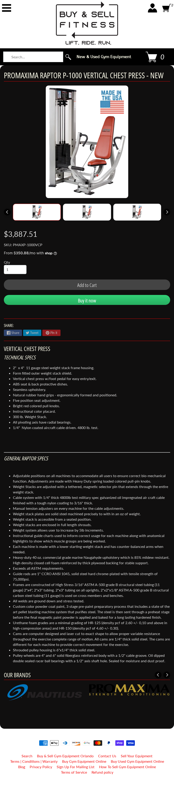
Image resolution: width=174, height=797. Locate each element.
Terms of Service (74, 772)
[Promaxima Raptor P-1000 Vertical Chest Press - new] (37, 212)
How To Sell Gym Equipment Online (127, 767)
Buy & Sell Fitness (85, 783)
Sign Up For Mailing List (75, 767)
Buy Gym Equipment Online (84, 761)
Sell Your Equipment (136, 756)
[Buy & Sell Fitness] (87, 23)
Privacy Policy (41, 767)
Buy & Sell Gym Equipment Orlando (65, 756)
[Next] (166, 212)
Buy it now (87, 300)
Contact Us (107, 756)
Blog (21, 767)
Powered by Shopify (87, 787)
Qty (7, 262)
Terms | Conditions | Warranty (34, 761)
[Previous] (7, 212)
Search (27, 756)
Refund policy (102, 772)
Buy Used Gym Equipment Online (137, 761)
